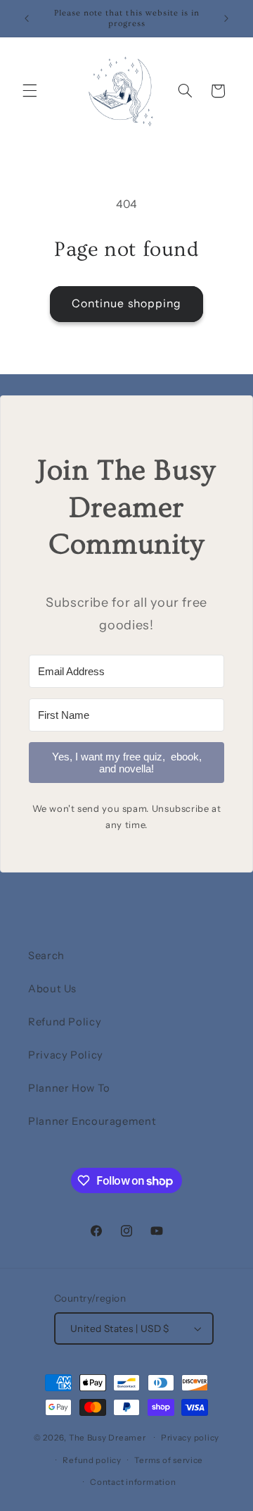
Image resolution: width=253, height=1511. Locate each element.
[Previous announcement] (26, 18)
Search (46, 955)
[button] (29, 91)
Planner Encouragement (92, 1121)
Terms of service (168, 1460)
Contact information (133, 1482)
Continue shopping (126, 303)
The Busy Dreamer (107, 1438)
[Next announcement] (226, 18)
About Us (52, 988)
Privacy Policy (65, 1055)
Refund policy (92, 1460)
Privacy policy (190, 1438)
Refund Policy (64, 1022)
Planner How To (69, 1088)
